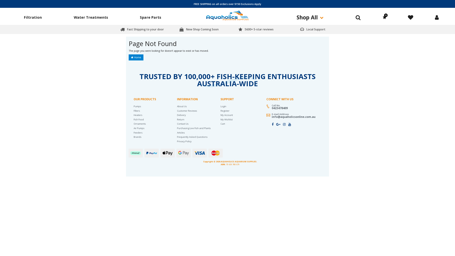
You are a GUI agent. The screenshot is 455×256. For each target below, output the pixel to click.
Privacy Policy (184, 141)
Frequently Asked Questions (192, 136)
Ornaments (140, 123)
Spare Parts (150, 17)
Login (223, 106)
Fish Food (139, 119)
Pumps (137, 106)
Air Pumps (139, 128)
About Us (182, 106)
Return (180, 119)
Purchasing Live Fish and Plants (194, 128)
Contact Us (183, 123)
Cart (223, 123)
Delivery (181, 115)
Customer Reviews (187, 110)
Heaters (138, 115)
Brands (137, 136)
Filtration (33, 17)
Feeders (138, 132)
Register (225, 110)
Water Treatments (91, 17)
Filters (137, 110)
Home (137, 57)
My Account (227, 115)
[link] (273, 124)
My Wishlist (227, 119)
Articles (181, 132)
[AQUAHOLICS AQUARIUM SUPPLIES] (227, 16)
